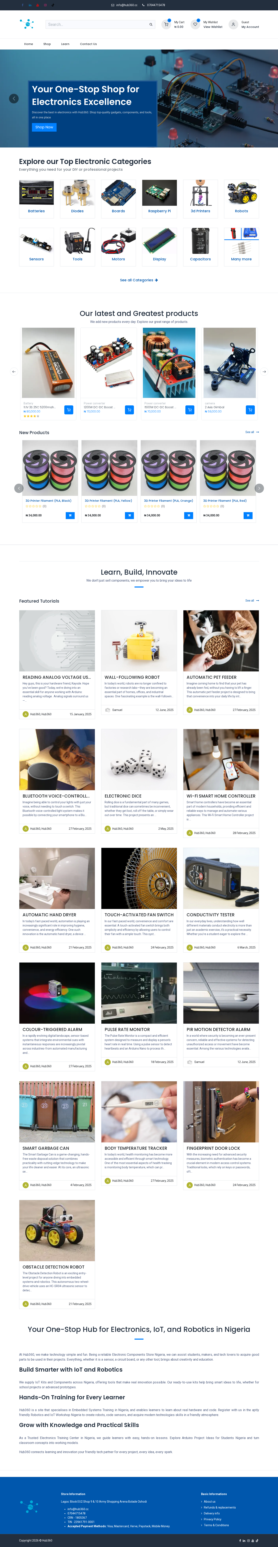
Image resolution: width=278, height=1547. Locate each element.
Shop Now (44, 127)
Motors (118, 259)
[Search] (151, 24)
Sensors (36, 259)
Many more (241, 259)
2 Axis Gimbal (214, 407)
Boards (118, 211)
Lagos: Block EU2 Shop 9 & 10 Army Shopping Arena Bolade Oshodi (104, 1501)
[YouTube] (37, 5)
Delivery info (212, 1513)
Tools (77, 259)
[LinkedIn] (30, 5)
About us (210, 1501)
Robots (241, 211)
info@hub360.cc (78, 1509)
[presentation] (14, 371)
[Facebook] (22, 5)
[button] (70, 515)
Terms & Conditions (216, 1525)
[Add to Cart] (68, 409)
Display (159, 259)
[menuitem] (28, 44)
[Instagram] (45, 5)
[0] (166, 24)
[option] (139, 488)
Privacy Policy (212, 1519)
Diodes (77, 211)
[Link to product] (36, 193)
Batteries (36, 211)
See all (250, 432)
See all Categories (136, 280)
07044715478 (156, 5)
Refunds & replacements (220, 1507)
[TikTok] (53, 5)
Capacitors (200, 259)
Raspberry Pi (159, 211)
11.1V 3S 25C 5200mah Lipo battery (48, 407)
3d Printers (200, 211)
